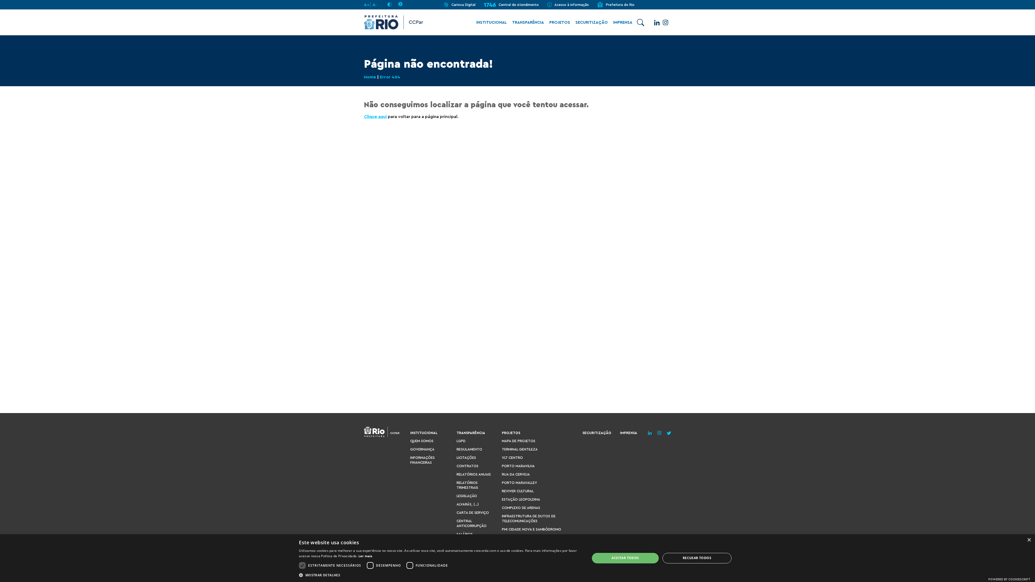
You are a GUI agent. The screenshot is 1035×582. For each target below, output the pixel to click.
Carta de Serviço (473, 512)
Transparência (528, 22)
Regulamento (469, 449)
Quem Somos (421, 441)
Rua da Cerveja (516, 474)
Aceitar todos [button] (625, 558)
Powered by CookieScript (1009, 579)
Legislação (467, 496)
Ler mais (365, 556)
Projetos (559, 22)
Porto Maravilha (518, 466)
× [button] (1029, 540)
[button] (440, 575)
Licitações (466, 457)
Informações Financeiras (422, 460)
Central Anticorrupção (472, 523)
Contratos (467, 466)
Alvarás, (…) (468, 504)
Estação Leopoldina (521, 499)
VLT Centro (512, 457)
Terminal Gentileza (520, 449)
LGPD (461, 441)
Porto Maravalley (519, 482)
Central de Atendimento (519, 4)
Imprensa (622, 22)
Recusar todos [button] (697, 558)
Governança (422, 449)
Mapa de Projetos (518, 441)
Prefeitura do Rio (620, 4)
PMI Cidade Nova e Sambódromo (531, 529)
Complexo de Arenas (521, 508)
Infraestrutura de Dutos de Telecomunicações (529, 518)
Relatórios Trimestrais (467, 485)
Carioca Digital (463, 4)
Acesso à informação (571, 4)
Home (370, 77)
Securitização (591, 22)
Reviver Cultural (518, 491)
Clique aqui (375, 117)
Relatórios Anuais (474, 474)
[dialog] (517, 558)
